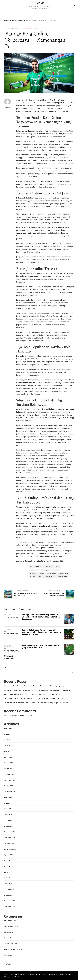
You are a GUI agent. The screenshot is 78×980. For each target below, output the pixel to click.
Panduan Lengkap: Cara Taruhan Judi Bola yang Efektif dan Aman (40, 646)
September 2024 (10, 849)
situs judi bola (49, 576)
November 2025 (9, 780)
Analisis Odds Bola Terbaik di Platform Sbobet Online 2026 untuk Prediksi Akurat (32, 694)
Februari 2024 (9, 889)
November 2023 (9, 906)
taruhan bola (62, 576)
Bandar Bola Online (30, 28)
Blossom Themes (65, 974)
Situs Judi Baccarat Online (13, 949)
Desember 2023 (9, 901)
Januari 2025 (8, 826)
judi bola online (51, 570)
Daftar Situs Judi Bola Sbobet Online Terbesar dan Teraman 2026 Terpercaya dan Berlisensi (36, 703)
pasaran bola (51, 573)
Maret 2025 (8, 815)
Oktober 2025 (9, 786)
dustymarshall (21, 100)
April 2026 (7, 751)
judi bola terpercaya (37, 573)
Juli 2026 (7, 734)
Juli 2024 (7, 860)
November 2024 (9, 837)
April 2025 (7, 809)
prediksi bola (63, 573)
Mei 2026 (7, 746)
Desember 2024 (9, 832)
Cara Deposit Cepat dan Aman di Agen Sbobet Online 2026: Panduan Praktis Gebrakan (34, 698)
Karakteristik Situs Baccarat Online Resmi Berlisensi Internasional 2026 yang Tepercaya (34, 686)
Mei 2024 (7, 872)
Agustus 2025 (9, 797)
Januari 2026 (8, 768)
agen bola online (36, 566)
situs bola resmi (35, 576)
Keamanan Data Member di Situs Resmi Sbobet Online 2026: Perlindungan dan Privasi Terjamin (37, 690)
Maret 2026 (8, 757)
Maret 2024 (8, 884)
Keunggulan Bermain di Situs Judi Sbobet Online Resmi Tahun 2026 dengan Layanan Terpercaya (41, 616)
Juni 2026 (7, 740)
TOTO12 (39, 3)
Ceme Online (8, 655)
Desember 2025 (9, 774)
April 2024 (7, 878)
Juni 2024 (7, 866)
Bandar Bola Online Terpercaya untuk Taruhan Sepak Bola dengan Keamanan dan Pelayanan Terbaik (41, 632)
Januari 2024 (8, 895)
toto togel (7, 964)
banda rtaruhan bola (52, 566)
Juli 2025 (7, 803)
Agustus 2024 (9, 855)
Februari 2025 (9, 820)
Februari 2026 (9, 763)
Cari (5, 667)
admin (7, 107)
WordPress (18, 977)
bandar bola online (36, 570)
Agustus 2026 (9, 728)
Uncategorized (9, 955)
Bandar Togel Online (11, 652)
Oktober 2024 (9, 843)
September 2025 (10, 791)
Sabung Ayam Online (11, 658)
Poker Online (8, 656)
